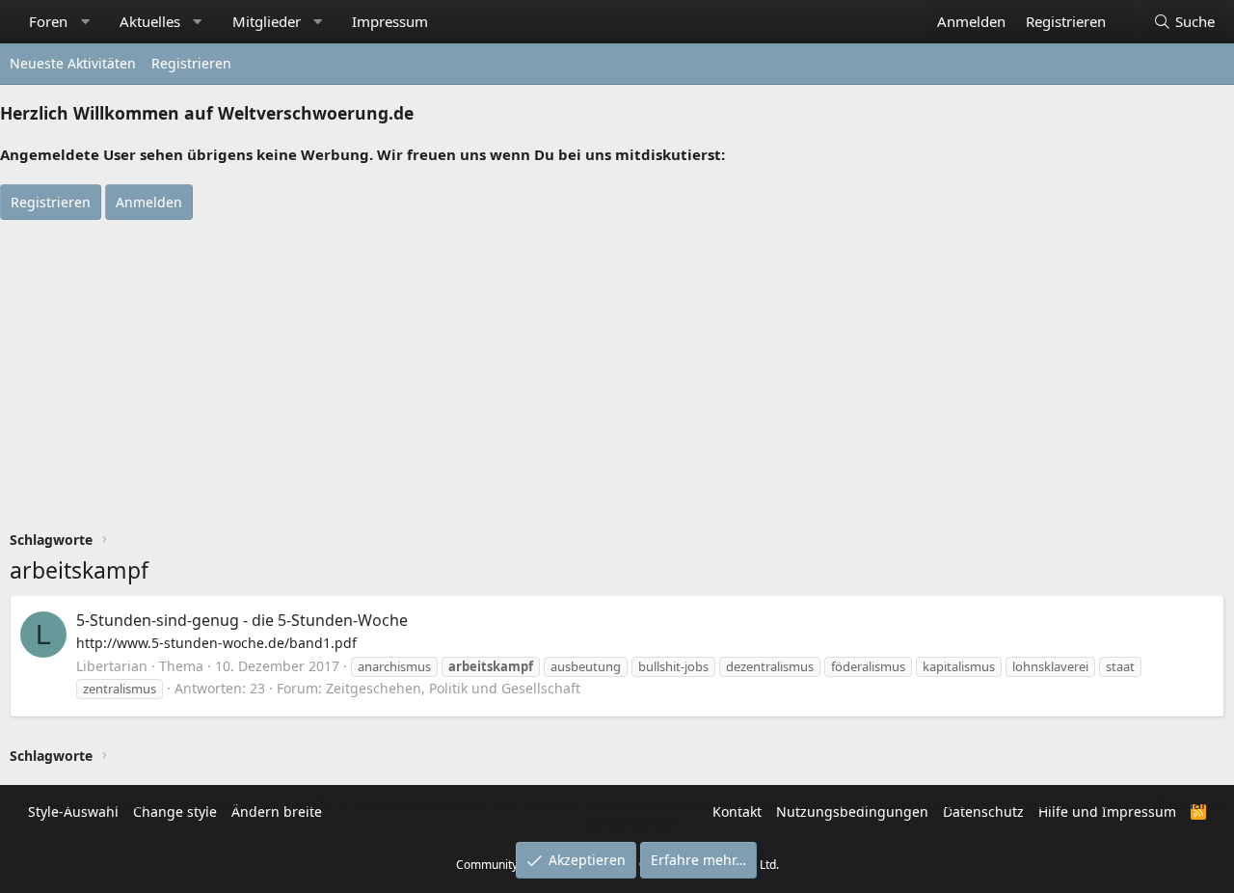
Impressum (390, 21)
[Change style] (1125, 11)
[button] (85, 21)
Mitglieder (266, 21)
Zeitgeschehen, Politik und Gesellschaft (453, 688)
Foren (48, 21)
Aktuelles (150, 21)
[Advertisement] (617, 365)
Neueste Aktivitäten (73, 63)
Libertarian (112, 666)
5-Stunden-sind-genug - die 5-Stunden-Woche (242, 620)
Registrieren (191, 63)
